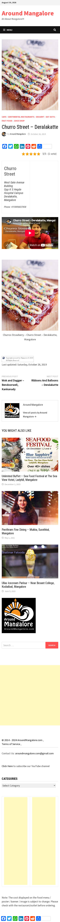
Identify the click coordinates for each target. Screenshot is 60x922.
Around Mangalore (28, 13)
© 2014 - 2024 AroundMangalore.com (22, 740)
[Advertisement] (30, 695)
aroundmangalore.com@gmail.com (34, 753)
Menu (9, 29)
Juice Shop (19, 120)
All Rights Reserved (12, 360)
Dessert (40, 116)
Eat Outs (50, 116)
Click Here (7, 766)
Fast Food (7, 120)
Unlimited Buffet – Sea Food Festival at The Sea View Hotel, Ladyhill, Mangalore (29, 478)
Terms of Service (11, 744)
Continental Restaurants (21, 116)
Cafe (4, 116)
